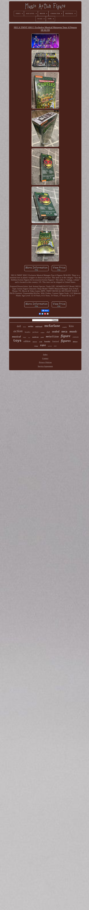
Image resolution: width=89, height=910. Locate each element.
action (18, 330)
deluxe (75, 342)
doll (19, 326)
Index (45, 354)
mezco (35, 342)
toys (17, 341)
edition (27, 341)
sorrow (50, 346)
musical (16, 336)
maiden (42, 332)
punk (42, 337)
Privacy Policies (45, 362)
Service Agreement (45, 366)
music (73, 331)
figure (65, 336)
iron (24, 327)
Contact (45, 358)
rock (55, 346)
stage (24, 337)
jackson (35, 332)
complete (64, 327)
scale (40, 342)
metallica (52, 336)
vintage (36, 346)
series (30, 326)
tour (29, 337)
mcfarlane (52, 326)
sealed (55, 331)
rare (43, 345)
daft (48, 332)
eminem (75, 337)
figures (66, 341)
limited (55, 341)
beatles (27, 332)
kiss (71, 326)
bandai (47, 341)
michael (38, 326)
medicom (35, 337)
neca (64, 331)
